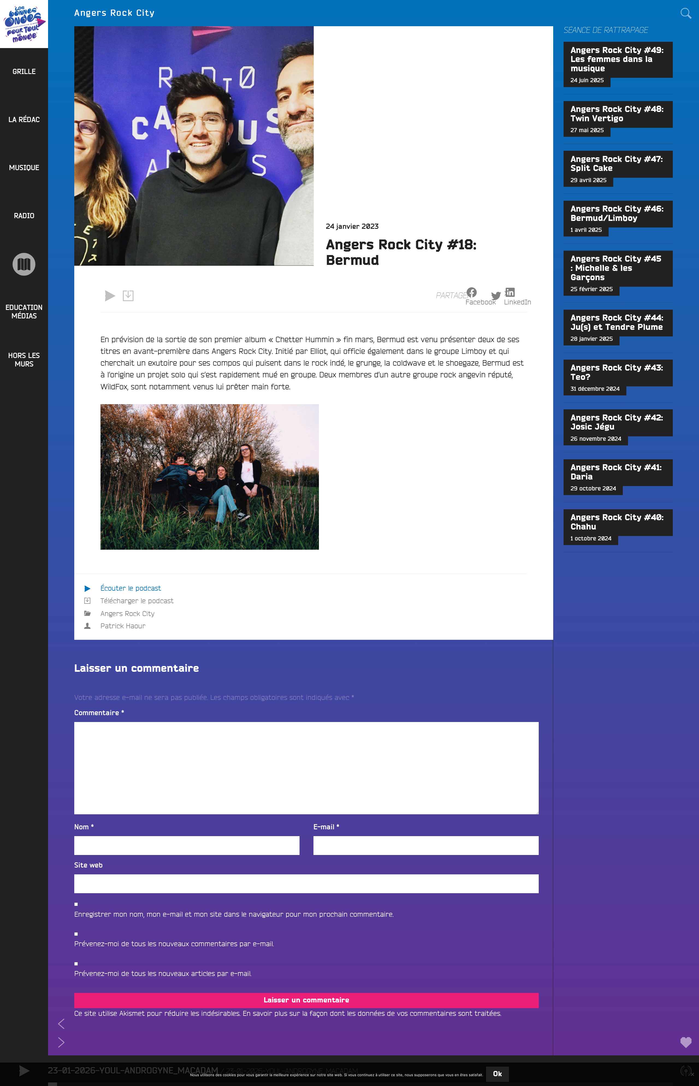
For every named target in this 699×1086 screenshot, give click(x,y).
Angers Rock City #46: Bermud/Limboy (617, 214)
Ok (497, 1074)
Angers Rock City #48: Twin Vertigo (617, 114)
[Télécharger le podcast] (128, 296)
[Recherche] (686, 13)
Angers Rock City (127, 613)
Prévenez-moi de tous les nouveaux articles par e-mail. (162, 973)
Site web (88, 865)
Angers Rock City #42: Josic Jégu (617, 422)
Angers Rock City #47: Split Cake (617, 164)
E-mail (326, 827)
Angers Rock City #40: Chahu (617, 522)
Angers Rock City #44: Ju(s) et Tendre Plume (617, 323)
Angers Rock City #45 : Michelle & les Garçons (616, 268)
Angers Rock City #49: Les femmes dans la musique (617, 59)
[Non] (692, 1074)
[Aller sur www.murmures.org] (24, 264)
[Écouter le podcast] (109, 296)
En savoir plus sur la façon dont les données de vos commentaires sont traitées (371, 1013)
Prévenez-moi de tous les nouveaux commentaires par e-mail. (174, 944)
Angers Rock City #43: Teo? (617, 372)
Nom (84, 827)
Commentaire (99, 713)
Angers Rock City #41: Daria (616, 472)
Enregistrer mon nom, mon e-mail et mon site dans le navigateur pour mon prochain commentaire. (234, 914)
